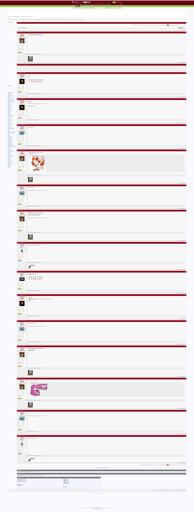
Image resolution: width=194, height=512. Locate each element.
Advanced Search (118, 7)
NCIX (8, 134)
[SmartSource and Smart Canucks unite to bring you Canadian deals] (12, 88)
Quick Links (91, 7)
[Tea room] (113, 4)
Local (113, 6)
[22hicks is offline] (22, 40)
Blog (73, 6)
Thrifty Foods (10, 159)
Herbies (9, 113)
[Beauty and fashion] (115, 4)
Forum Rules (65, 486)
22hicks (22, 34)
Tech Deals (81, 4)
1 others (38, 54)
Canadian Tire (10, 100)
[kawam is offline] (22, 279)
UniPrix (9, 162)
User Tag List (19, 22)
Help (117, 2)
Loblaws (9, 124)
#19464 (185, 271)
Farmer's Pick (10, 107)
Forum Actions (86, 7)
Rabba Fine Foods (10, 145)
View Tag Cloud (19, 475)
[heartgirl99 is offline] (22, 81)
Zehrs (8, 167)
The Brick (9, 158)
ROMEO (33, 54)
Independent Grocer (11, 120)
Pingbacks (19, 484)
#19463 (185, 242)
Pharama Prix (10, 139)
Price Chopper (10, 141)
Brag (107, 6)
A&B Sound (9, 93)
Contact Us (155, 490)
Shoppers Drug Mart (11, 151)
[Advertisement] (36, 68)
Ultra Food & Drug (10, 161)
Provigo (9, 143)
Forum (77, 6)
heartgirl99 (22, 74)
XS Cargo (9, 166)
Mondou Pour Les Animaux (12, 132)
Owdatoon (22, 244)
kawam (35, 54)
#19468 (185, 378)
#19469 (185, 410)
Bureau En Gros (10, 99)
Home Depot (9, 115)
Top (100, 6)
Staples (9, 154)
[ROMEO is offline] (22, 133)
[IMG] (64, 480)
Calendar (76, 7)
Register (120, 2)
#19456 (185, 32)
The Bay (9, 157)
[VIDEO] (64, 481)
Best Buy (9, 96)
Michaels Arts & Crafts (11, 131)
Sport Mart (9, 153)
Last (184, 25)
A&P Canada (10, 94)
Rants (104, 4)
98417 (182, 28)
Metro (8, 130)
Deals (78, 4)
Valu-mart (9, 164)
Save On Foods (10, 150)
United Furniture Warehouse (10, 163)
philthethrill (32, 232)
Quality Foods (10, 144)
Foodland (9, 108)
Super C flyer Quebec (11, 155)
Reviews (101, 4)
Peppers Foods (10, 138)
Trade (119, 6)
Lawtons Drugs (10, 122)
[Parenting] (118, 4)
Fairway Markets (10, 104)
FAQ (73, 7)
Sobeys (9, 152)
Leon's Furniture (10, 123)
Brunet (9, 98)
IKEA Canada (10, 119)
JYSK (8, 121)
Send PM (178, 62)
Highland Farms (10, 114)
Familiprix (9, 105)
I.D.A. (8, 117)
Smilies (64, 479)
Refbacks (18, 485)
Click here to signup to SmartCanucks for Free (23, 64)
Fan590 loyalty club (23, 27)
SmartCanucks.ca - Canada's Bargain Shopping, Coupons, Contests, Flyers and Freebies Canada (169, 490)
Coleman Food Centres (11, 101)
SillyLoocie (30, 54)
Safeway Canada (10, 149)
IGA (8, 118)
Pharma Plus (10, 140)
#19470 (185, 435)
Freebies (91, 4)
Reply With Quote (184, 62)
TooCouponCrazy (37, 400)
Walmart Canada (10, 165)
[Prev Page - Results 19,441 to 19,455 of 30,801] (151, 25)
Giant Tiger (9, 111)
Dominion (9, 103)
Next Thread (105, 467)
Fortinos (9, 109)
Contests (95, 4)
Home (76, 4)
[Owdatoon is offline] (22, 250)
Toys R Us (9, 160)
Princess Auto (10, 142)
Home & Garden (108, 4)
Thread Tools (183, 30)
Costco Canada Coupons (11, 102)
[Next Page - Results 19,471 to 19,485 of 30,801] (183, 25)
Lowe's (9, 126)
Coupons (85, 4)
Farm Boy (9, 106)
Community (81, 7)
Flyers (88, 4)
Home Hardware (10, 116)
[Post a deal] (121, 4)
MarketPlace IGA (10, 129)
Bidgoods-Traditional (11, 97)
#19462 (185, 210)
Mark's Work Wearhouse (11, 128)
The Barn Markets (10, 156)
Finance (98, 4)
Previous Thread (99, 467)
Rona (8, 148)
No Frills (9, 135)
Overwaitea (9, 136)
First (149, 25)
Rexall (9, 147)
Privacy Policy (183, 490)
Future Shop (9, 110)
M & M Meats (10, 127)
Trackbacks (65, 483)
